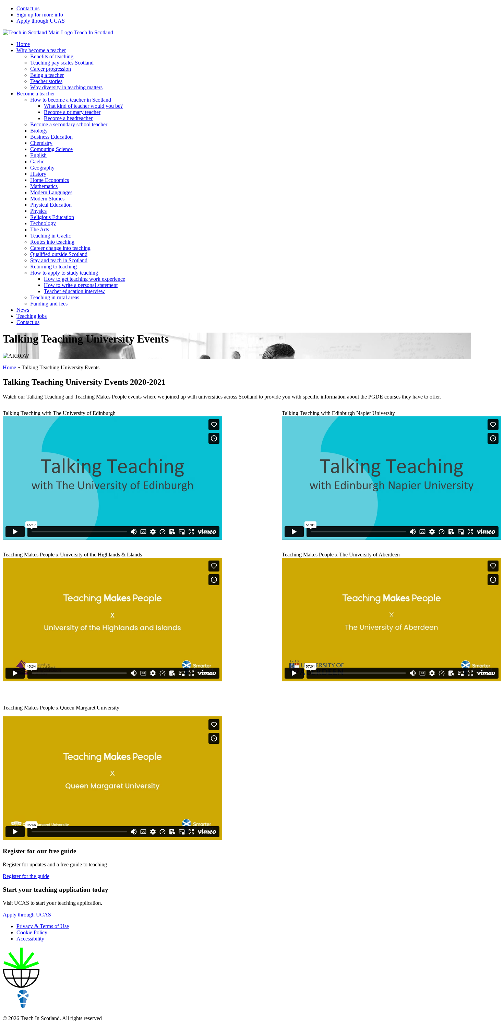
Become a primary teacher (72, 112)
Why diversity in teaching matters (66, 87)
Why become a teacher (41, 50)
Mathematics (44, 186)
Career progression (50, 69)
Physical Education (51, 205)
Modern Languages (51, 192)
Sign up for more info (39, 15)
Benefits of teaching (51, 56)
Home (9, 367)
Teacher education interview (74, 291)
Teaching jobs (31, 316)
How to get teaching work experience (84, 279)
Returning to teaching (53, 266)
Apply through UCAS (40, 21)
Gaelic (37, 161)
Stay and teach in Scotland (58, 260)
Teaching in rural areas (54, 297)
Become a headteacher (68, 118)
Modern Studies (47, 198)
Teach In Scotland (93, 32)
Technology (43, 223)
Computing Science (51, 149)
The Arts (39, 229)
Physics (38, 211)
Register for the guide (26, 876)
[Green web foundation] (87, 986)
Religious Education (52, 217)
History (38, 174)
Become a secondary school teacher (68, 124)
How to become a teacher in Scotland (70, 100)
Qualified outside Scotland (58, 254)
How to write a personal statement (81, 285)
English (38, 155)
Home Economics (49, 180)
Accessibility (30, 939)
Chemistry (41, 143)
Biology (39, 131)
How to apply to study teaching (64, 273)
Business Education (51, 137)
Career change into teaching (60, 248)
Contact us (27, 8)
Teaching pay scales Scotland (62, 63)
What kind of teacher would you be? (83, 106)
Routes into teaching (52, 242)
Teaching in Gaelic (50, 236)
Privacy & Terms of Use (42, 926)
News (22, 310)
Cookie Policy (31, 932)
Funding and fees (49, 304)
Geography (42, 168)
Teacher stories (46, 81)
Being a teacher (47, 75)
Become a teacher (35, 93)
